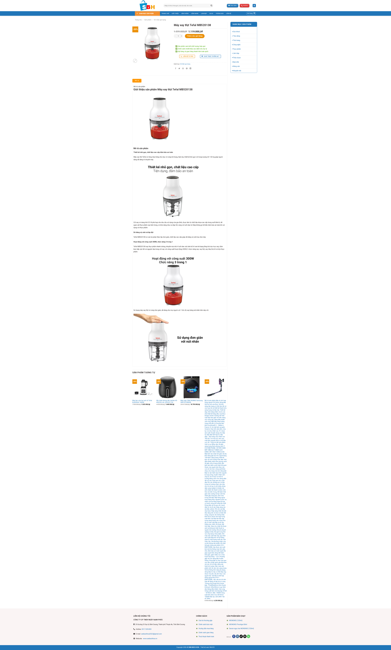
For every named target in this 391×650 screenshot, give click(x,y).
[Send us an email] (245, 636)
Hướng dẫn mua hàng (206, 628)
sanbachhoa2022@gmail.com (151, 634)
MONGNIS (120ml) (235, 620)
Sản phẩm (147, 20)
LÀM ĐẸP (204, 13)
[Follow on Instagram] (237, 636)
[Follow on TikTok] (241, 636)
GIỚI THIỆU (175, 13)
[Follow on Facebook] (234, 636)
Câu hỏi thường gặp (205, 620)
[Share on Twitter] (179, 68)
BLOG (211, 13)
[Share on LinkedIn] (190, 68)
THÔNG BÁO (220, 13)
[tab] (136, 81)
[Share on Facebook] (175, 68)
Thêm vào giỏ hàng (194, 36)
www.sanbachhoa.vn (150, 639)
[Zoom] (135, 61)
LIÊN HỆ (228, 13)
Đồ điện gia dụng (160, 20)
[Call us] (248, 636)
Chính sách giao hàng (206, 633)
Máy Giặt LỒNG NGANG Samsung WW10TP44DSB (192, 401)
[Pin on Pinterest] (186, 68)
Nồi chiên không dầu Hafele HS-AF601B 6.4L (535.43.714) (166, 401)
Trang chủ (138, 20)
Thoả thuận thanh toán (206, 636)
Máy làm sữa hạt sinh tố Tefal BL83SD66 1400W (142, 401)
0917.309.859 (146, 629)
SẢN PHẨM (184, 13)
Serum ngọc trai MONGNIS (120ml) (241, 628)
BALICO (212, 647)
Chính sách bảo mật (206, 624)
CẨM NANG (194, 13)
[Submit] (211, 5)
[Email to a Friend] (183, 68)
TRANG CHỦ (165, 13)
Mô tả (137, 81)
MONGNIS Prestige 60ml (238, 624)
